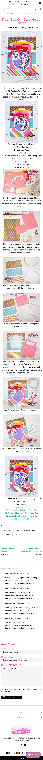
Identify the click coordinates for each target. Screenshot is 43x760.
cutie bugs (6, 530)
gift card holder (29, 530)
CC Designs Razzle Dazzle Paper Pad (21, 510)
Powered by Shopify (21, 740)
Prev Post (4, 554)
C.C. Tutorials (14, 13)
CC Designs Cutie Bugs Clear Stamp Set (21, 507)
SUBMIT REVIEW (12, 697)
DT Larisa (16, 530)
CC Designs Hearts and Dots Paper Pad (21, 513)
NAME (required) (7, 649)
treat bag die (6, 534)
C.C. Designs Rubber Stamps (8, 8)
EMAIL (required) (7, 657)
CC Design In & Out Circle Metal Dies (21, 516)
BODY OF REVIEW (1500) (11, 665)
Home (8, 13)
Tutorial (17, 534)
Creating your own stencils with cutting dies (32, 549)
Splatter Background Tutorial (9, 549)
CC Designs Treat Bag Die (22, 519)
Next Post (38, 554)
